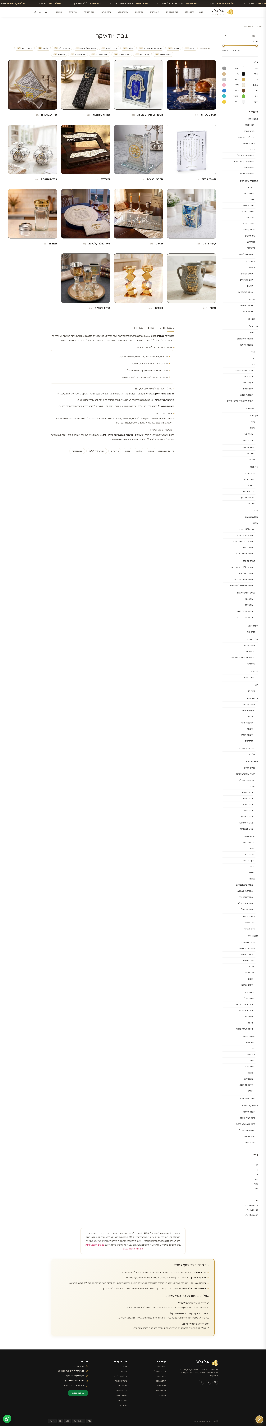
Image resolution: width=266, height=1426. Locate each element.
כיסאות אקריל (247, 735)
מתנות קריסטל (249, 229)
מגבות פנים (248, 440)
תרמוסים (251, 503)
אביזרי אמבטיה (249, 645)
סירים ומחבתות (249, 491)
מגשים (252, 786)
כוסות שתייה (250, 972)
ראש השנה (250, 408)
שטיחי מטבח (248, 311)
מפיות (253, 1048)
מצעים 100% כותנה (247, 529)
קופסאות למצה (246, 395)
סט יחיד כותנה (247, 547)
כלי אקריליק (250, 992)
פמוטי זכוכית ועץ (246, 897)
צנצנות (252, 149)
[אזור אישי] (40, 11)
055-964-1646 (78, 1366)
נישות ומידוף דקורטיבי (246, 748)
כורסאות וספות (247, 723)
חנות (201, 12)
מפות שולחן (250, 1042)
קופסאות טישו (249, 167)
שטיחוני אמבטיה (246, 305)
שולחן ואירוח (253, 936)
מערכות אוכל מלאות (244, 1004)
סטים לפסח (248, 389)
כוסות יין (252, 966)
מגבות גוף (249, 434)
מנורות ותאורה (249, 205)
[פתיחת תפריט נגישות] (259, 1419)
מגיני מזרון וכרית (248, 447)
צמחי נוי (252, 267)
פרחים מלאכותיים (245, 292)
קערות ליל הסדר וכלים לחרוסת (240, 401)
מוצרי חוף (251, 691)
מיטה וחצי (249, 599)
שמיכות (252, 459)
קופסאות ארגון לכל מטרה (244, 161)
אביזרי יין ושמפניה (248, 942)
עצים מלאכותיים (246, 280)
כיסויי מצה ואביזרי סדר (243, 370)
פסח (253, 364)
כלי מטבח (139, 12)
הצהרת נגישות (121, 1395)
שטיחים (252, 299)
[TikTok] (201, 1382)
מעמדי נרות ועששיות (244, 885)
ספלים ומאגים (247, 985)
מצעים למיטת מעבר (244, 611)
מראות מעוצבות (248, 223)
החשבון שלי (122, 1400)
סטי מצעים (251, 453)
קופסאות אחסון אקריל (246, 155)
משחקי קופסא (249, 677)
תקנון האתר (122, 1385)
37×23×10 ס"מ (251, 1215)
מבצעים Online (251, 517)
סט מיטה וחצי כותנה (244, 553)
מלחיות (252, 848)
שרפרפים (249, 741)
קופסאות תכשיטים (247, 173)
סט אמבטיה (250, 651)
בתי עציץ (251, 187)
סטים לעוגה (248, 1016)
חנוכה (252, 332)
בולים (250, 1073)
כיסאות (250, 729)
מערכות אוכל (249, 998)
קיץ (256, 684)
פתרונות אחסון (249, 143)
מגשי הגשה (248, 798)
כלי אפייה (251, 485)
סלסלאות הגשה (246, 1085)
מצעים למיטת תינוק (245, 617)
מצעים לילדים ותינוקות (246, 593)
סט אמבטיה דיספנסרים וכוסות (243, 657)
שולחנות (251, 754)
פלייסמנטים (250, 1054)
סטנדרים (251, 872)
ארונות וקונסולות (248, 704)
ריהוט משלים (252, 698)
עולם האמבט (123, 12)
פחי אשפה (251, 248)
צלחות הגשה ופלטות (244, 1029)
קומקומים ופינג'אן (248, 497)
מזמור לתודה (250, 1136)
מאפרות (252, 199)
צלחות (250, 1023)
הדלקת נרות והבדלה (246, 1130)
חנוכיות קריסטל (246, 345)
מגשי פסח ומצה (246, 816)
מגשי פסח (249, 376)
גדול (256, 1184)
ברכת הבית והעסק (247, 1118)
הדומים (250, 716)
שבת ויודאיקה (89, 12)
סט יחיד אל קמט (246, 573)
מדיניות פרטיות (121, 1390)
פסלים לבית (250, 261)
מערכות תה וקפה (246, 1010)
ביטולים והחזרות (121, 1380)
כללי (256, 511)
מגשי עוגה (248, 810)
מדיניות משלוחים (120, 1376)
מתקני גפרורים (249, 860)
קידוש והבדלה (249, 929)
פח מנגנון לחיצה (246, 254)
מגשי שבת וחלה (246, 829)
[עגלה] (34, 11)
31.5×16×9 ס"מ (251, 1205)
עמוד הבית (258, 26)
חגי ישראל (73, 12)
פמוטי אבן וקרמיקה (245, 891)
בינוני (256, 1179)
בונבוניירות (248, 1079)
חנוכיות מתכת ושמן (245, 339)
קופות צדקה (250, 922)
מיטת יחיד (249, 605)
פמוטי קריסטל (247, 909)
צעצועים (254, 671)
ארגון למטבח (250, 125)
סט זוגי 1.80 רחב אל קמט (242, 567)
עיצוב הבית (154, 12)
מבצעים (59, 12)
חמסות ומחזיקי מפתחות (245, 774)
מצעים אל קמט (249, 561)
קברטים (252, 1060)
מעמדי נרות (250, 217)
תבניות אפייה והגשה (247, 1098)
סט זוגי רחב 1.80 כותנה (243, 541)
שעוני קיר (251, 319)
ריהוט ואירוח (106, 12)
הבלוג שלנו (123, 1405)
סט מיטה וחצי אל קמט (244, 579)
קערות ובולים (250, 1066)
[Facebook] (208, 1382)
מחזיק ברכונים (249, 842)
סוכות (253, 352)
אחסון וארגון (189, 12)
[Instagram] (215, 1382)
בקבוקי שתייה (249, 479)
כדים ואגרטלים (249, 193)
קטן (256, 1188)
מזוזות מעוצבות (249, 836)
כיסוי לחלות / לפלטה (246, 780)
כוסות (250, 979)
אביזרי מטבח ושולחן (247, 948)
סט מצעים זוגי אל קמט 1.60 (241, 585)
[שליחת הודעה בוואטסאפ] (7, 1419)
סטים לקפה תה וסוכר (246, 137)
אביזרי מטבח (250, 473)
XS (256, 1174)
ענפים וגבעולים (247, 274)
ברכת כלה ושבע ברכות (245, 1124)
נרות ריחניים (250, 236)
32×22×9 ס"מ (252, 1210)
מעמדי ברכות (249, 854)
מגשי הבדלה (247, 792)
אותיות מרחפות (249, 1112)
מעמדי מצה (248, 382)
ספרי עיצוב (251, 242)
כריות (253, 422)
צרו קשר (124, 1371)
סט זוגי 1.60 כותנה (245, 535)
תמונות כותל (250, 1142)
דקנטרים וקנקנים (248, 954)
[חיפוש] (46, 11)
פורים (253, 358)
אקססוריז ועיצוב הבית (249, 181)
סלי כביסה (251, 664)
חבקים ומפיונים (249, 960)
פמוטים (252, 879)
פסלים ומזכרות (249, 916)
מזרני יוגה (251, 632)
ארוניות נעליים (249, 131)
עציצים (250, 286)
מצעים (255, 523)
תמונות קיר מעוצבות (249, 1105)
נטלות (252, 866)
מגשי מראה (248, 804)
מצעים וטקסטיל (172, 12)
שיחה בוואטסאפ (78, 1393)
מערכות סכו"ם (249, 1036)
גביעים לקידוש (249, 768)
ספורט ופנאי (253, 626)
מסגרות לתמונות (248, 211)
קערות (250, 1091)
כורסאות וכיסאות (248, 710)
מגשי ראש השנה (246, 823)
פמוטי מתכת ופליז (245, 903)
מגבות (252, 428)
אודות (125, 1366)
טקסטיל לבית (252, 415)
